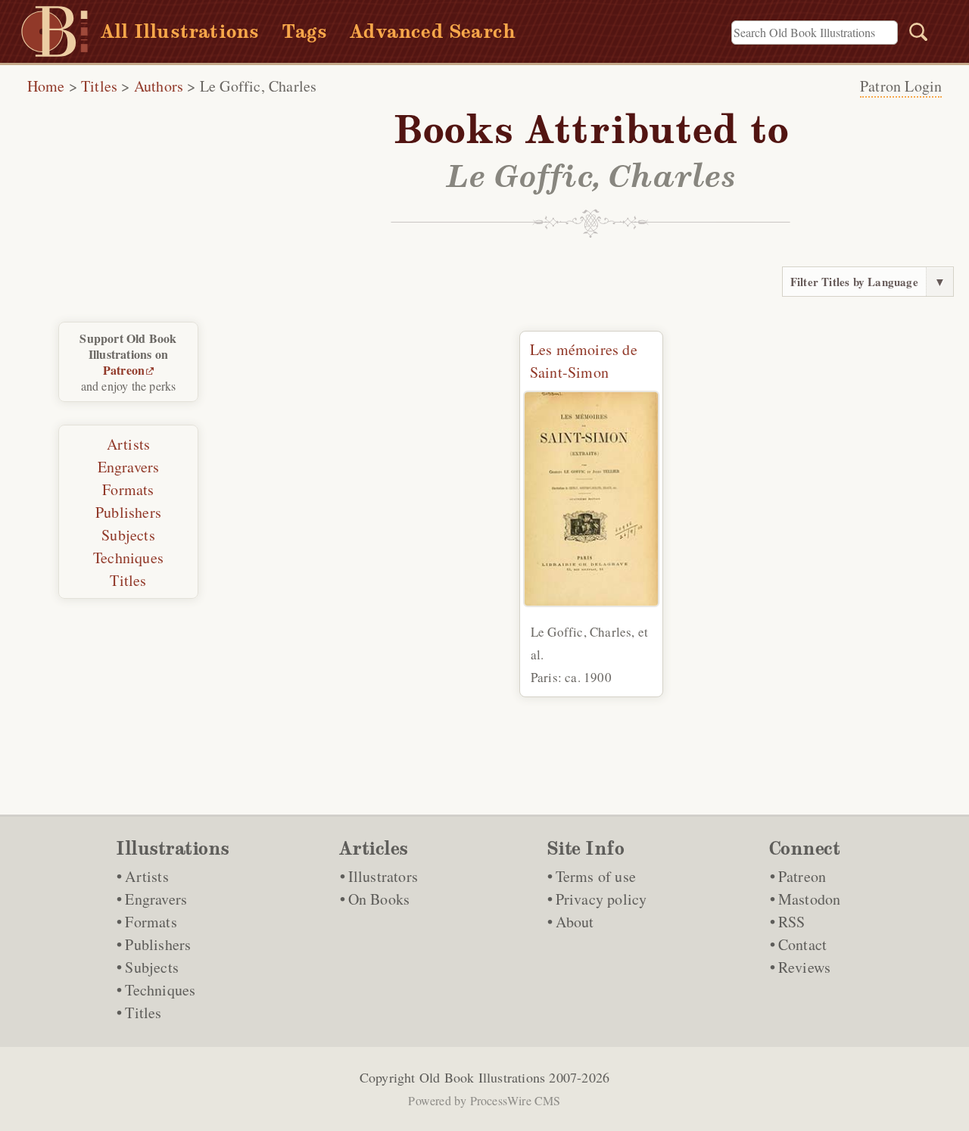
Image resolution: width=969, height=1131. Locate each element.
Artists (128, 444)
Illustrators (383, 876)
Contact (802, 944)
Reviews (804, 967)
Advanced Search (433, 31)
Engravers (129, 466)
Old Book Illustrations (482, 1077)
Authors (158, 86)
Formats (128, 489)
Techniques (128, 557)
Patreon (124, 370)
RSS (791, 921)
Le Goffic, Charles (258, 86)
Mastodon (809, 899)
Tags (304, 31)
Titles (99, 86)
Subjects (128, 535)
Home (46, 86)
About (575, 921)
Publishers (128, 512)
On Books (379, 899)
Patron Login (901, 86)
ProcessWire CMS (515, 1100)
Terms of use (596, 876)
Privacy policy (601, 899)
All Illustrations (180, 31)
